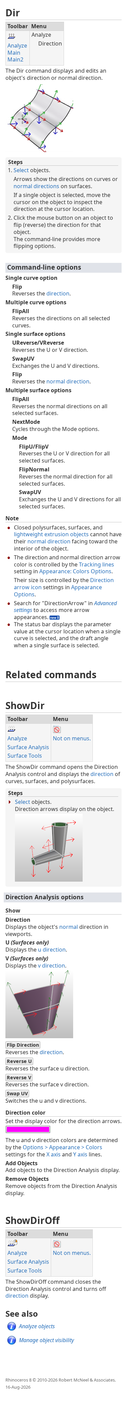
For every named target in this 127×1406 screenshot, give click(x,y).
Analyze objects (37, 1326)
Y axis (80, 1154)
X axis (53, 1154)
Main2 (15, 59)
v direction (51, 965)
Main (13, 52)
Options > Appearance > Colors (62, 1147)
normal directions (36, 186)
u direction (52, 949)
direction (57, 293)
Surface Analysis (28, 747)
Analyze (17, 45)
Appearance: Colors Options (75, 571)
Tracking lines (96, 564)
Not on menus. (72, 738)
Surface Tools (24, 755)
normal (68, 927)
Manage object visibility (46, 1340)
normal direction (67, 381)
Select (21, 170)
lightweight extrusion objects (51, 534)
